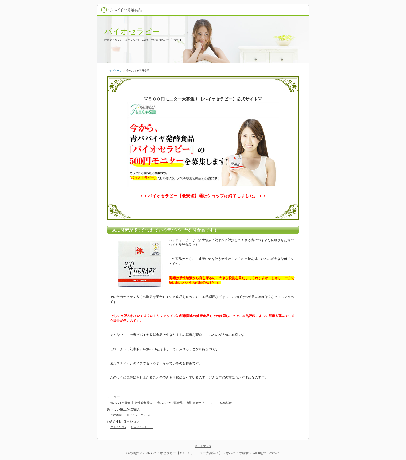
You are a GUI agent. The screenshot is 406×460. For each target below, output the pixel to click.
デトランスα (118, 427)
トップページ (114, 70)
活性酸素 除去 (143, 402)
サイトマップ (203, 446)
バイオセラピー (132, 31)
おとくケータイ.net (138, 415)
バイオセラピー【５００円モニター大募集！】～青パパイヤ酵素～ (202, 453)
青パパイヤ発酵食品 (170, 402)
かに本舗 (116, 415)
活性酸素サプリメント (201, 402)
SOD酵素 (226, 402)
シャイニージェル (142, 427)
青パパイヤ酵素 (120, 402)
